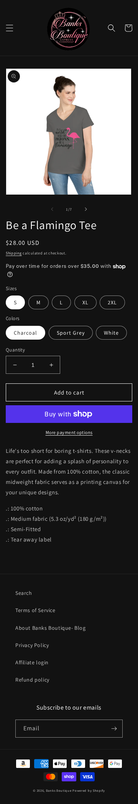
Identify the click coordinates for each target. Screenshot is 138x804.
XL (85, 302)
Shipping (14, 253)
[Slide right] (85, 209)
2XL (112, 302)
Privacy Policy (32, 645)
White (111, 332)
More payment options (69, 432)
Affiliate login (32, 662)
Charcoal (25, 332)
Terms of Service (35, 610)
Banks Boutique (59, 790)
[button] (9, 28)
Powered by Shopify (88, 790)
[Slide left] (52, 209)
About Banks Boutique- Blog (50, 627)
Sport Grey (71, 332)
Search (23, 592)
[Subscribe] (113, 729)
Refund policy (32, 679)
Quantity (15, 350)
